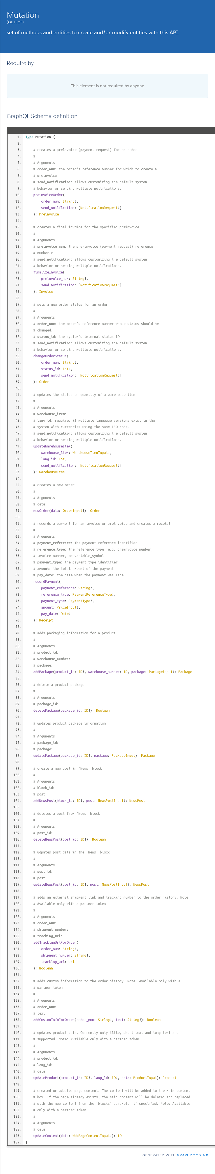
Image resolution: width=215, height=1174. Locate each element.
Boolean (103, 710)
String (68, 201)
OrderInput (72, 510)
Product (169, 1078)
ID (80, 672)
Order (44, 382)
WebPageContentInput (91, 1136)
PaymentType (79, 601)
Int (66, 369)
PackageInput (160, 672)
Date (65, 614)
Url (71, 962)
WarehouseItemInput (90, 452)
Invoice (46, 291)
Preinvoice (49, 214)
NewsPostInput (110, 800)
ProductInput (145, 1078)
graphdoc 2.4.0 (192, 1155)
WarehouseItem (52, 472)
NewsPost (137, 800)
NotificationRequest (99, 208)
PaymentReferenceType (92, 594)
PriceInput (66, 607)
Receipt (46, 620)
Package (185, 672)
